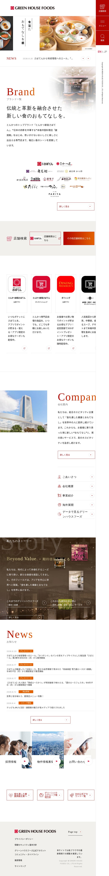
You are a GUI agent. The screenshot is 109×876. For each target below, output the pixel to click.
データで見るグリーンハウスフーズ (75, 514)
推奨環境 (18, 860)
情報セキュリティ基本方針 (26, 845)
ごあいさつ (69, 476)
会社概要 (68, 486)
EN (99, 51)
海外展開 (68, 504)
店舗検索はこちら (50, 238)
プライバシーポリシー (24, 839)
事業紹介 (68, 495)
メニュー (102, 26)
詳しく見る (64, 206)
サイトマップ (20, 866)
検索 (102, 40)
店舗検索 (102, 11)
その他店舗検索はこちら (79, 238)
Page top (72, 831)
